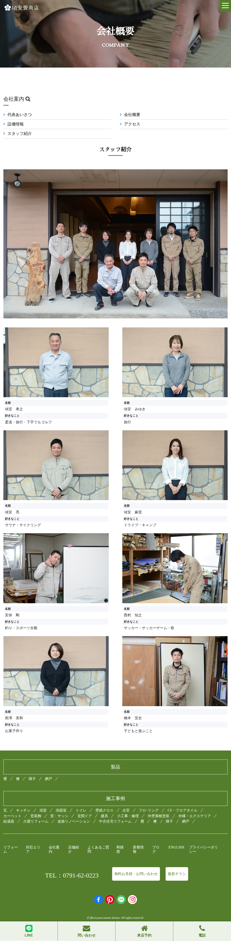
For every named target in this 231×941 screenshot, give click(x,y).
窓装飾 (35, 816)
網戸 (48, 779)
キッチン (23, 810)
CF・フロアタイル (182, 810)
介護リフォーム (36, 821)
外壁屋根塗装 (158, 816)
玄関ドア (84, 816)
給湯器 (8, 821)
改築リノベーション (74, 821)
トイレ (81, 810)
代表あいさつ (19, 114)
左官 (126, 810)
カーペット (12, 816)
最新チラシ (177, 874)
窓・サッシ (59, 816)
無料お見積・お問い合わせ (136, 874)
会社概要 (132, 114)
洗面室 (61, 810)
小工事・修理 (128, 816)
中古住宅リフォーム (115, 821)
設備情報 (15, 124)
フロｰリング (149, 810)
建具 (104, 816)
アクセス (132, 124)
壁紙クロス (104, 810)
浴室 (43, 810)
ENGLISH (176, 847)
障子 (32, 779)
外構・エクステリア (194, 816)
